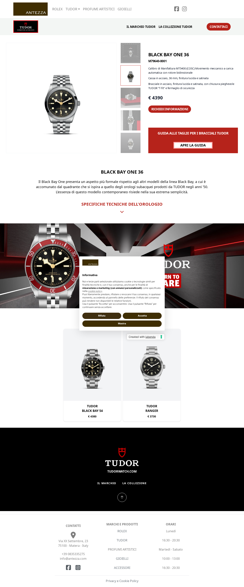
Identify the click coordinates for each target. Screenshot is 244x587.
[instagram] (184, 10)
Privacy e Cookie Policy (122, 581)
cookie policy (95, 291)
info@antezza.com (73, 558)
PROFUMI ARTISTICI (99, 9)
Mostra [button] (122, 323)
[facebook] (176, 10)
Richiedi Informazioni (169, 109)
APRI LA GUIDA (193, 145)
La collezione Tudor (175, 27)
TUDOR (122, 540)
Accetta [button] (142, 315)
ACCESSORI (122, 568)
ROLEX (57, 9)
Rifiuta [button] (101, 315)
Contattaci (219, 27)
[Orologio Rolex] (216, 9)
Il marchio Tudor (141, 27)
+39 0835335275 (73, 554)
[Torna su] (122, 497)
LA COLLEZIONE (134, 483)
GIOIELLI (125, 9)
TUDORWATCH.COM (122, 471)
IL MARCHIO (106, 483)
